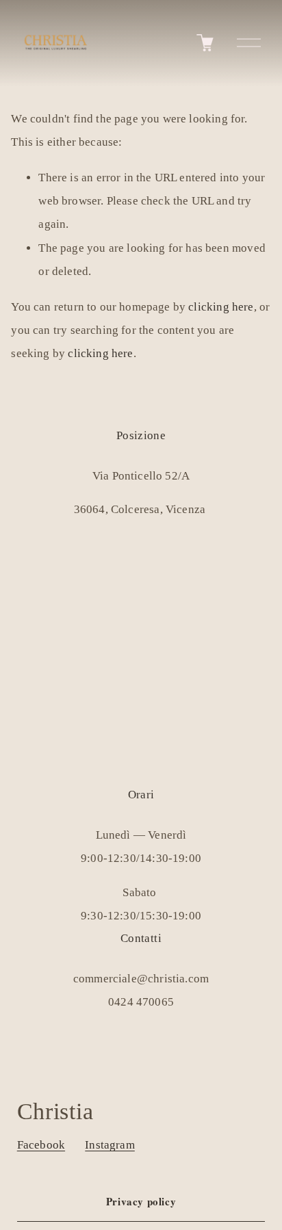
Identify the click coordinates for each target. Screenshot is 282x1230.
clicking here (220, 306)
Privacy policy (141, 1201)
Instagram (110, 1144)
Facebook (41, 1144)
